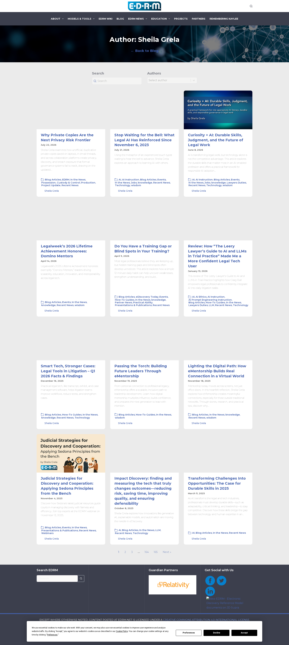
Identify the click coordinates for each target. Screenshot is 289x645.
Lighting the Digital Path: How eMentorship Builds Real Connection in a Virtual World (217, 371)
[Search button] (81, 578)
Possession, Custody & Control (60, 182)
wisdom (136, 185)
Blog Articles (53, 179)
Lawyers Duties (236, 182)
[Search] (251, 6)
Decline (216, 633)
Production (88, 182)
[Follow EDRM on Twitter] (221, 580)
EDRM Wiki (105, 18)
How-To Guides (124, 299)
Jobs (134, 182)
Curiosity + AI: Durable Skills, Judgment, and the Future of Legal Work (215, 140)
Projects (181, 18)
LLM (211, 305)
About (55, 18)
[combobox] (57, 578)
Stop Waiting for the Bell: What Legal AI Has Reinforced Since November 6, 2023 (144, 140)
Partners (198, 18)
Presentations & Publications (133, 305)
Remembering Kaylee (224, 18)
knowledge (145, 182)
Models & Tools (79, 18)
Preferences (189, 633)
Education (159, 18)
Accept (244, 633)
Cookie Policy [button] (122, 631)
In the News (77, 179)
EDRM (65, 179)
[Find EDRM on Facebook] (210, 580)
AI (120, 179)
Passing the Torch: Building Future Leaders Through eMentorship (140, 371)
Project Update (51, 185)
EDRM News (136, 18)
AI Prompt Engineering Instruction (210, 299)
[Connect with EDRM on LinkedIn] (210, 591)
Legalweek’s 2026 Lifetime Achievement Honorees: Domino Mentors (66, 251)
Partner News (123, 302)
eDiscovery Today (147, 296)
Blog (120, 18)
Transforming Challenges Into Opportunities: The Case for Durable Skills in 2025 (217, 483)
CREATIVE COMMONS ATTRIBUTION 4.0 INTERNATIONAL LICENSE (206, 619)
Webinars (47, 533)
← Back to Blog (144, 51)
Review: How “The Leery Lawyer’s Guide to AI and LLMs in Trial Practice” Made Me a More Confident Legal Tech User (217, 256)
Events (161, 179)
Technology (122, 185)
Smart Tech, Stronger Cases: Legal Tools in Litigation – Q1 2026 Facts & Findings (68, 371)
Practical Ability (143, 302)
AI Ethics (201, 296)
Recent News (70, 185)
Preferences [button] (52, 635)
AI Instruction (130, 179)
